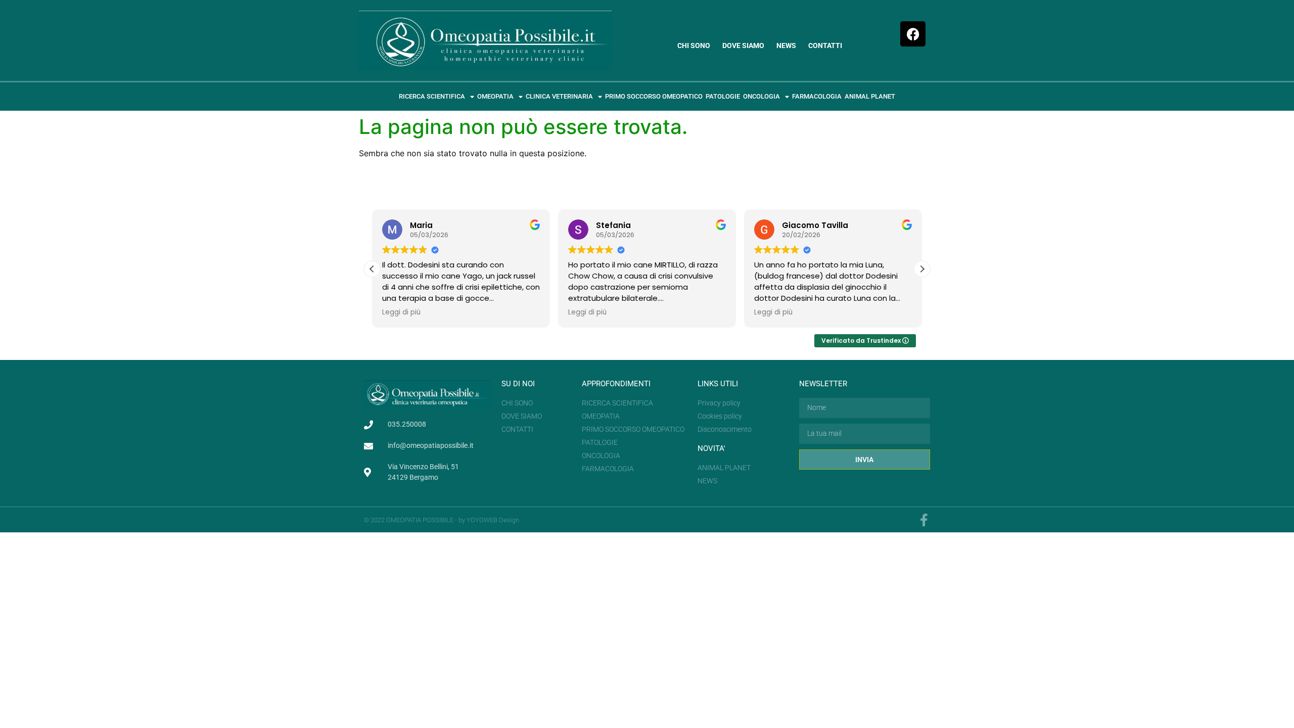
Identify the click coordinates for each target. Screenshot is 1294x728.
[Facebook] (913, 34)
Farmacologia (817, 96)
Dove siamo (743, 45)
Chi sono (693, 45)
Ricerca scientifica (432, 96)
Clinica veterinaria (559, 96)
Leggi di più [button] (401, 312)
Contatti (825, 45)
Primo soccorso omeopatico (654, 96)
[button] (922, 269)
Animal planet (870, 96)
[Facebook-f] (923, 520)
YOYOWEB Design (493, 520)
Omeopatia (495, 96)
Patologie (723, 96)
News (786, 45)
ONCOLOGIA (761, 96)
